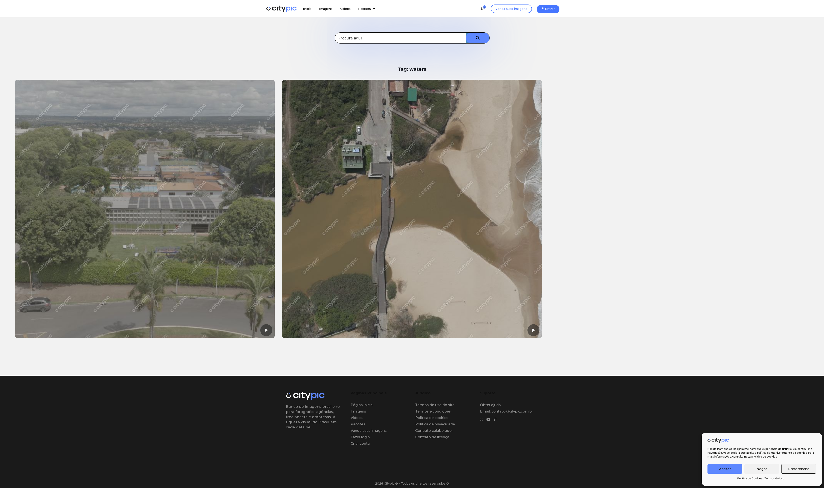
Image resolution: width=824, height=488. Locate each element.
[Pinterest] (495, 419)
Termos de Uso (774, 478)
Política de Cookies (749, 478)
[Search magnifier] (477, 38)
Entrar (549, 9)
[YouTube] (488, 419)
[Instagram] (481, 419)
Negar (761, 469)
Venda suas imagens (511, 9)
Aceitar (725, 469)
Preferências (798, 469)
